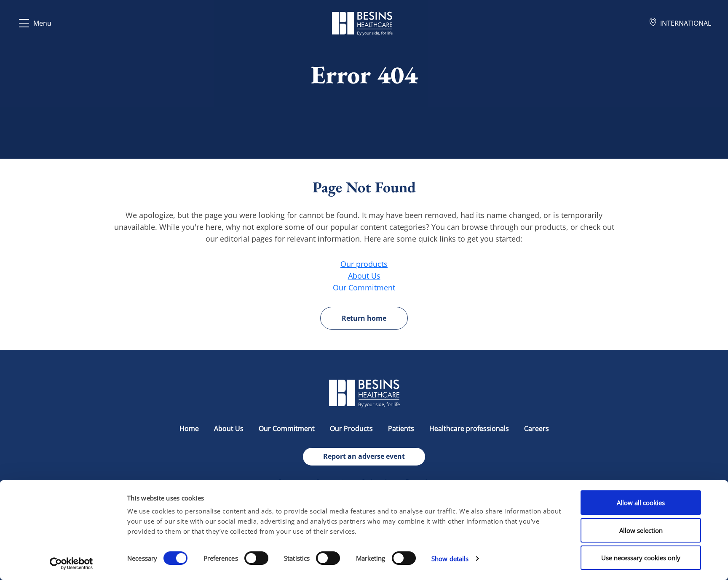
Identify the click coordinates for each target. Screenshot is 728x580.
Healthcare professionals (469, 428)
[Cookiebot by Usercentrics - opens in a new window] (71, 563)
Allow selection (641, 530)
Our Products (351, 428)
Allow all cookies (641, 502)
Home (189, 428)
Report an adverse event (364, 456)
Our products (364, 264)
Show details (449, 558)
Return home (364, 318)
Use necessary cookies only (640, 557)
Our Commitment (364, 287)
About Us (364, 276)
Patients (401, 428)
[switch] (256, 558)
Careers (536, 428)
